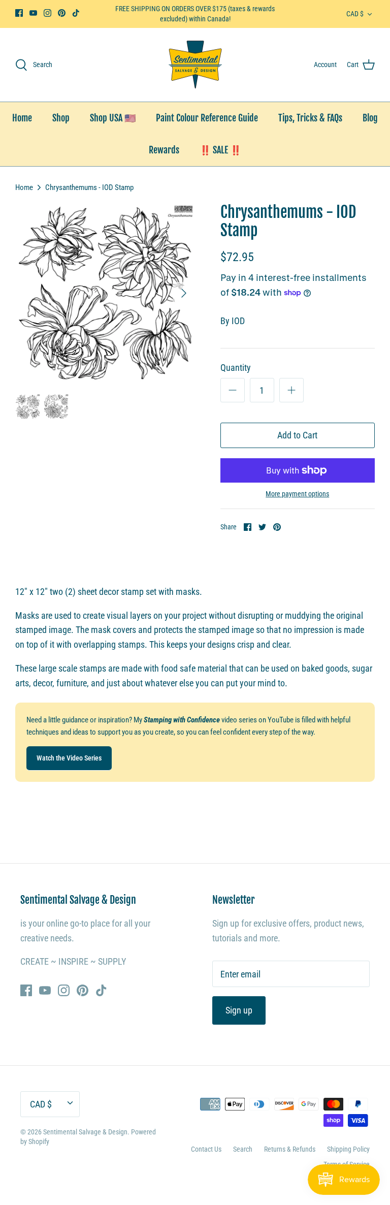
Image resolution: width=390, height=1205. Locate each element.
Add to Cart (297, 435)
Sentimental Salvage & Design (85, 1132)
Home (22, 117)
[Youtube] (33, 13)
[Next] (184, 293)
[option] (105, 293)
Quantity (235, 367)
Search (242, 1149)
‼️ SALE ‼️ (220, 149)
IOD (238, 320)
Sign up (238, 1010)
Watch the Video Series (69, 758)
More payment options (297, 494)
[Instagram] (47, 13)
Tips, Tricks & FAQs (310, 117)
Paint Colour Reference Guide (207, 117)
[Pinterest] (62, 13)
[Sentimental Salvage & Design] (195, 64)
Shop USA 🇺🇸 (113, 117)
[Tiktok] (76, 13)
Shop (61, 117)
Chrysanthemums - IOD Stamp (89, 187)
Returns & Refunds (289, 1149)
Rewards (164, 149)
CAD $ (355, 14)
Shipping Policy (348, 1149)
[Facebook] (19, 13)
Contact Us (206, 1149)
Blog (370, 117)
